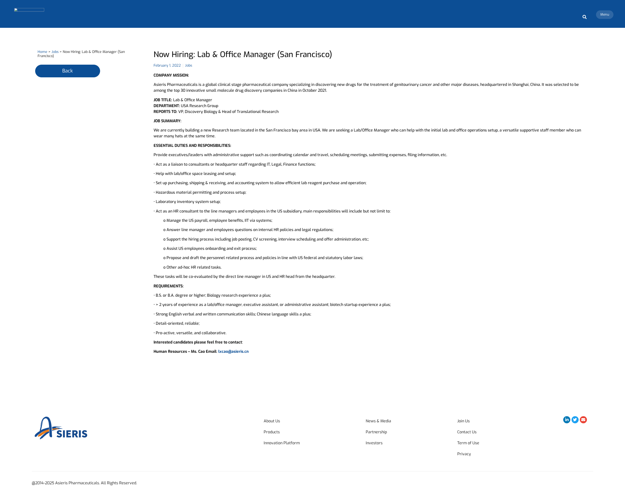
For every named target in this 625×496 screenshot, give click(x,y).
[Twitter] (575, 419)
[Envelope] (583, 419)
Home (42, 52)
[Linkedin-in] (566, 419)
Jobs (55, 52)
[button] (584, 17)
